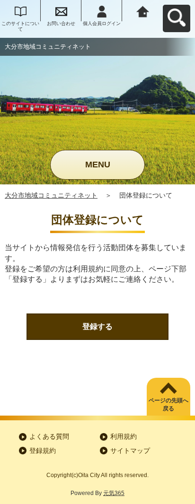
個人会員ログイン (102, 23)
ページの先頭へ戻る (168, 404)
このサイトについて (20, 26)
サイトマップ (130, 450)
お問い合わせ (61, 23)
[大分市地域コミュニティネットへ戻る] (142, 10)
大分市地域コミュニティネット (51, 195)
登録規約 (42, 450)
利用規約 (123, 436)
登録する (97, 326)
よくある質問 (49, 436)
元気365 (113, 493)
